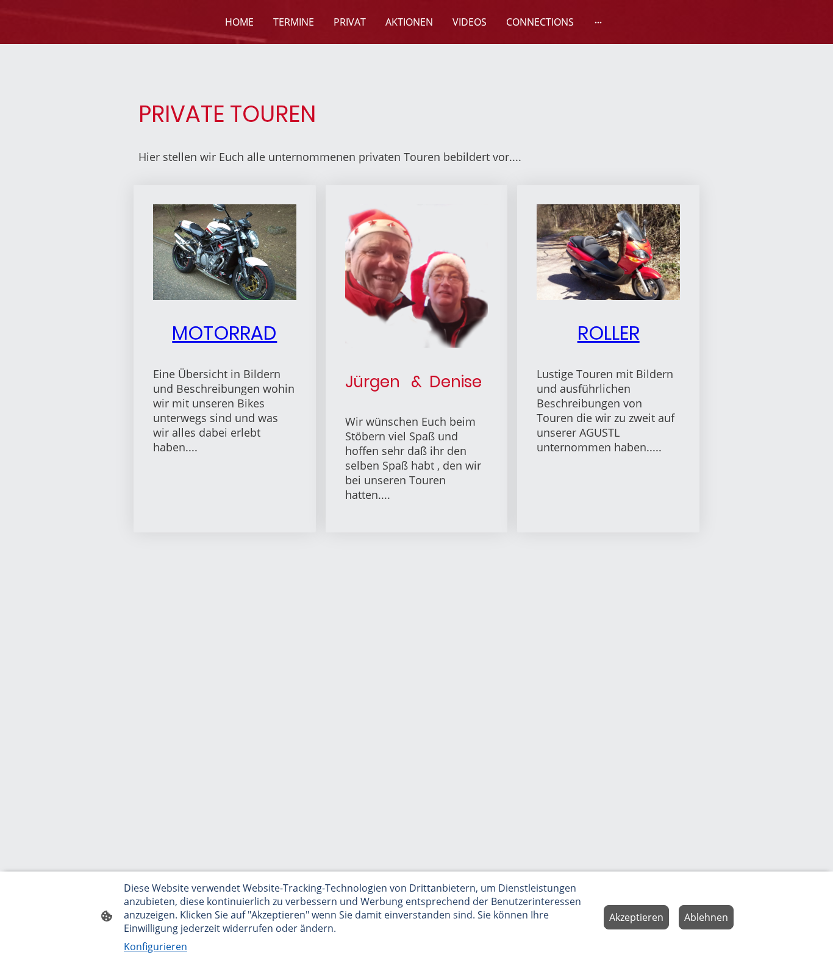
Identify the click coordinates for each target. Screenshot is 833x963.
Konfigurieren (155, 946)
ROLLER (608, 333)
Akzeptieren (636, 917)
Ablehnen (706, 917)
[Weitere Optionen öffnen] (598, 22)
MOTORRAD (224, 333)
